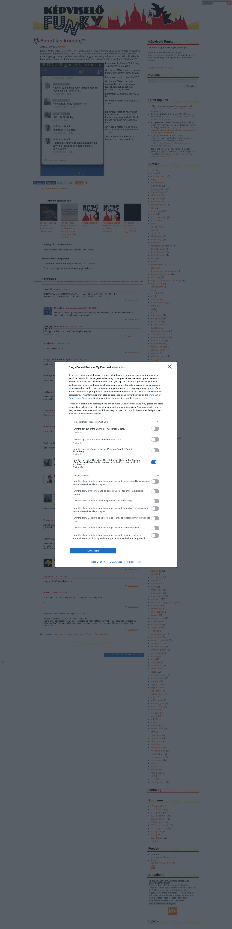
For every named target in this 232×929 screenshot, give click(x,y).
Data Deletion (98, 562)
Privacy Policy (134, 562)
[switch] (155, 429)
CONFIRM (93, 551)
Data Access (116, 562)
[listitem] (116, 421)
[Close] (171, 368)
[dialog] (116, 464)
